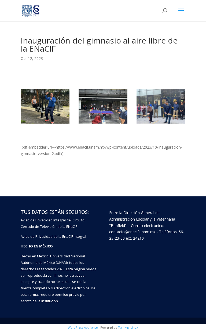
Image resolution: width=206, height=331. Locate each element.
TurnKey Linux (128, 327)
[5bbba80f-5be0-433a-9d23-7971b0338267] (45, 123)
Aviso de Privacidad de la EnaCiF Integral (53, 236)
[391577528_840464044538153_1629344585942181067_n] (161, 123)
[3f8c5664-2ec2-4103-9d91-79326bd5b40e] (103, 123)
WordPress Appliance (83, 327)
